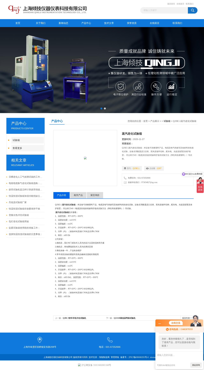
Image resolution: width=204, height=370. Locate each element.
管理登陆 (115, 357)
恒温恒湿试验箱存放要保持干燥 (24, 209)
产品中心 (86, 23)
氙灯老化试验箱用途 (19, 221)
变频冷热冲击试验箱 (19, 215)
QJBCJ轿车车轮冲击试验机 (74, 318)
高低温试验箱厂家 (18, 202)
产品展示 (154, 121)
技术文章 (109, 23)
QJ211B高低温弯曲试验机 (124, 318)
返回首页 (171, 4)
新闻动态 (63, 23)
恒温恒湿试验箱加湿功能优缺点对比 (26, 196)
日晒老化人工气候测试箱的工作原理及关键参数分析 (26, 177)
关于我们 (40, 23)
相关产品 (78, 195)
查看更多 (17, 148)
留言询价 (95, 195)
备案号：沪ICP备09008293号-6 (134, 357)
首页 (17, 23)
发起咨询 (196, 365)
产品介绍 (61, 195)
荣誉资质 (132, 23)
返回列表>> (187, 318)
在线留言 (180, 4)
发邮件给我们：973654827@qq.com (142, 182)
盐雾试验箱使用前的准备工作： (24, 228)
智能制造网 (104, 357)
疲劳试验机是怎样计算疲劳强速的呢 (26, 189)
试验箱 (16, 140)
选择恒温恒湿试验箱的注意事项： (25, 234)
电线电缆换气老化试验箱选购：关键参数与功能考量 (26, 183)
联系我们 (189, 4)
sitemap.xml (155, 357)
